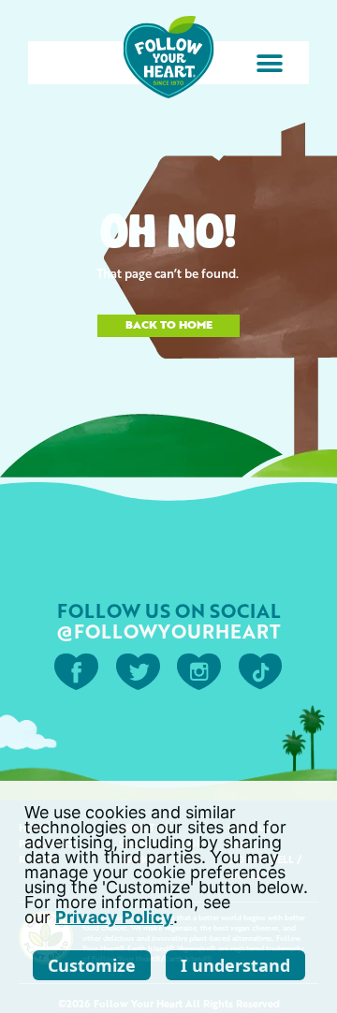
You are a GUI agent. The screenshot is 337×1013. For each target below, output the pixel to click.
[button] (269, 63)
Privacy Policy (114, 917)
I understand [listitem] (235, 965)
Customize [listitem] (92, 965)
